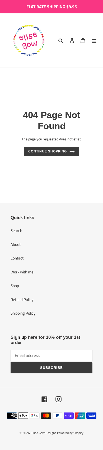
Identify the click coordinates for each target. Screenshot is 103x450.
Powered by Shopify (70, 432)
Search (16, 230)
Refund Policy (22, 300)
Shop (15, 286)
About (16, 244)
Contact (17, 258)
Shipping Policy (23, 313)
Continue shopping (47, 151)
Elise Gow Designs (43, 432)
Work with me (22, 272)
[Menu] (94, 40)
